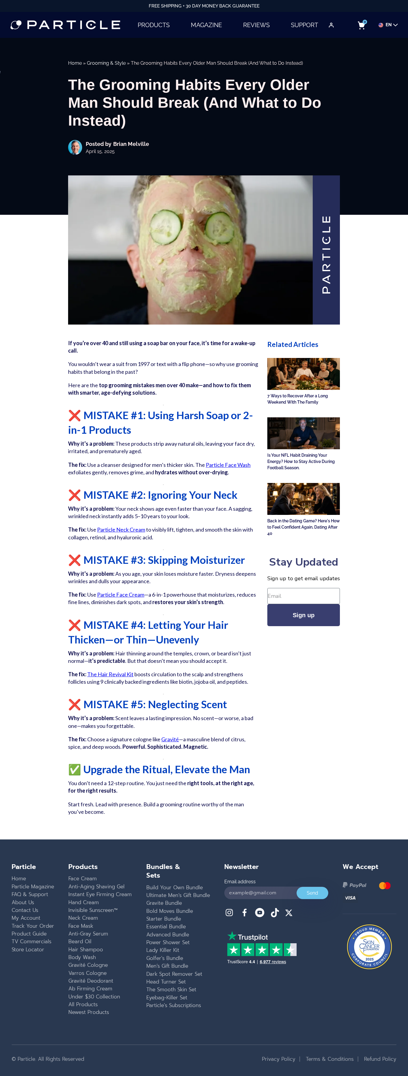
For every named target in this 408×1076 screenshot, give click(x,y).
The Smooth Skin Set (171, 989)
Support (304, 25)
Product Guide (29, 934)
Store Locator (28, 949)
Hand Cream (83, 902)
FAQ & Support (30, 894)
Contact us (25, 910)
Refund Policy (379, 1059)
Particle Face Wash (228, 464)
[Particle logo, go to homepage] (65, 25)
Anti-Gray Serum (88, 934)
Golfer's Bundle (164, 958)
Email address (240, 881)
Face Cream (82, 878)
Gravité (170, 739)
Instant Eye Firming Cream (100, 894)
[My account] (331, 25)
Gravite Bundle (164, 903)
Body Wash (82, 957)
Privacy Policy (278, 1059)
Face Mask (80, 926)
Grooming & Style (106, 63)
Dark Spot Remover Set (174, 974)
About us (23, 902)
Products (154, 25)
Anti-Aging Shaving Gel (96, 886)
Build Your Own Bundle (174, 887)
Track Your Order (33, 926)
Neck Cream (83, 918)
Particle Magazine (33, 886)
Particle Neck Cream (121, 529)
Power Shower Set (168, 942)
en (389, 25)
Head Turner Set (166, 982)
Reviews (256, 25)
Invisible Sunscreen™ (93, 910)
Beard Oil (79, 941)
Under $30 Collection (94, 997)
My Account (26, 918)
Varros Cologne (87, 973)
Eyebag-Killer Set (166, 997)
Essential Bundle (166, 926)
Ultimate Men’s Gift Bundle (178, 895)
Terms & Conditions (329, 1059)
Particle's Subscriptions (173, 1005)
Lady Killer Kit (162, 950)
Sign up (304, 615)
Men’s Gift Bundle (167, 966)
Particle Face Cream (120, 594)
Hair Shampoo (85, 949)
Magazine (206, 25)
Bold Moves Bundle (169, 911)
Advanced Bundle (167, 934)
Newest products (88, 1012)
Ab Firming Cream (90, 988)
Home (75, 63)
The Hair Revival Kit (110, 674)
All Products (83, 1004)
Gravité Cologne (88, 965)
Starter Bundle (163, 919)
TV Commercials (31, 941)
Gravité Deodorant (90, 981)
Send (312, 893)
